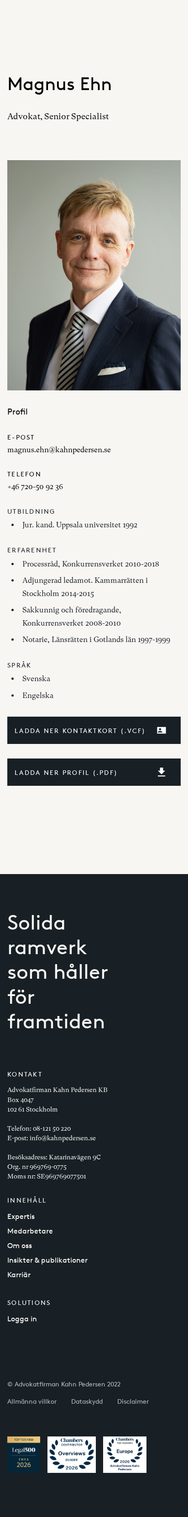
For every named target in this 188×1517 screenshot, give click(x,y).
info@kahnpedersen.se (63, 1138)
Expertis (21, 1216)
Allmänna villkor (32, 1401)
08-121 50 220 (52, 1128)
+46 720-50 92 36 (35, 486)
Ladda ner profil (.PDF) (66, 772)
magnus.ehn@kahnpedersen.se (59, 449)
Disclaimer (133, 1401)
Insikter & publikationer (47, 1260)
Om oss (19, 1245)
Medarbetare (30, 1231)
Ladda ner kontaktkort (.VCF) (80, 730)
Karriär (19, 1274)
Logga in (22, 1319)
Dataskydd (87, 1401)
